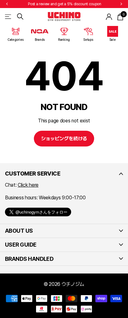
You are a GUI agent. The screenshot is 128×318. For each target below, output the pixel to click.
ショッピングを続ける (64, 139)
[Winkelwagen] (120, 16)
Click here (28, 185)
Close (64, 173)
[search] (20, 16)
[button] (7, 4)
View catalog (8, 16)
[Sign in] (109, 16)
